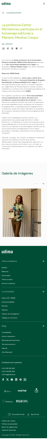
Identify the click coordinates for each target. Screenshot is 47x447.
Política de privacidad (9, 424)
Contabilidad (6, 332)
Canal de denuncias (9, 430)
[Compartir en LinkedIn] (16, 48)
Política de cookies (8, 421)
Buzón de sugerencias (9, 427)
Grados (4, 268)
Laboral (4, 348)
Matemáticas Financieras (11, 340)
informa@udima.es (8, 374)
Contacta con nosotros (12, 362)
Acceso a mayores (8, 283)
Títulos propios (7, 279)
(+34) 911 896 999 (8, 371)
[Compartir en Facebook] (8, 48)
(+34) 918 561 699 (8, 368)
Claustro (5, 310)
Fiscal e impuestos (8, 336)
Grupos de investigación (10, 314)
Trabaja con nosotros (9, 318)
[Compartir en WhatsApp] (3, 48)
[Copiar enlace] (21, 48)
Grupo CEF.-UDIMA (8, 298)
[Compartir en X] (12, 48)
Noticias (5, 306)
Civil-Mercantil (7, 352)
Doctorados (6, 275)
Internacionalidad (8, 302)
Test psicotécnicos (8, 344)
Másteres (5, 272)
